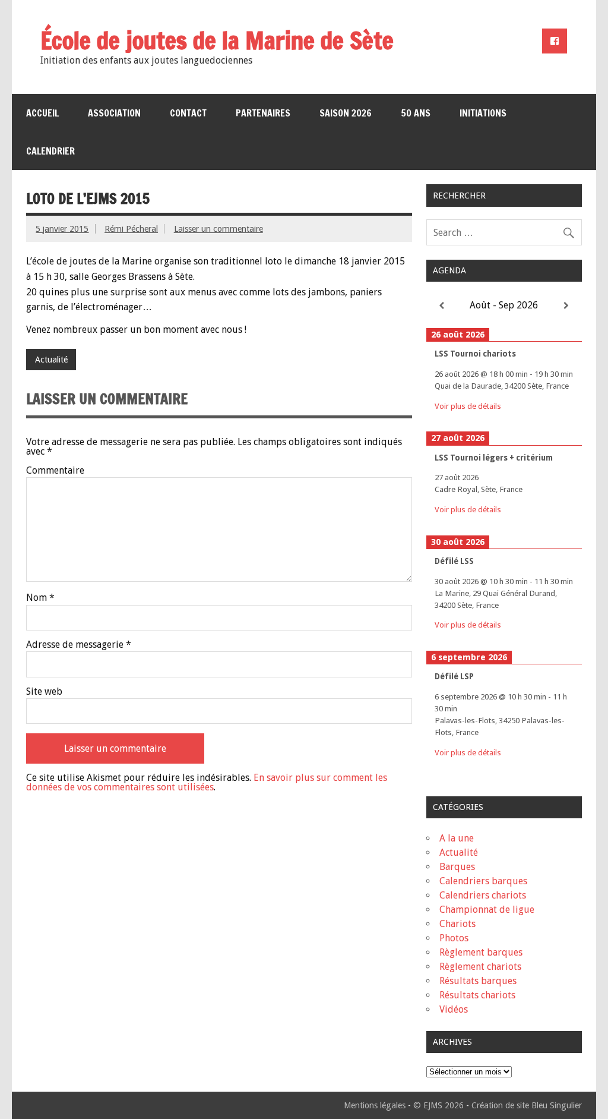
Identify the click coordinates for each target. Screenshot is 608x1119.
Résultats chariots (477, 995)
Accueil (42, 112)
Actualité (51, 359)
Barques (457, 866)
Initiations (483, 112)
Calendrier (50, 150)
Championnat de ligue (486, 909)
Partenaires (263, 112)
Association (114, 112)
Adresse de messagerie (78, 645)
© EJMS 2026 (438, 1105)
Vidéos (453, 1009)
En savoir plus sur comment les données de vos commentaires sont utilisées (206, 782)
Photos (453, 938)
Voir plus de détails (468, 406)
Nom (40, 598)
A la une (456, 838)
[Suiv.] (565, 305)
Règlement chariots (480, 966)
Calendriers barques (483, 881)
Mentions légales (375, 1105)
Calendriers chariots (482, 895)
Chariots (457, 923)
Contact (188, 112)
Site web (44, 691)
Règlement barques (480, 952)
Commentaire (55, 470)
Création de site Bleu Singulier (526, 1105)
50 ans (415, 112)
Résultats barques (478, 980)
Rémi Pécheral (131, 229)
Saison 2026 (345, 112)
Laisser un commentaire (218, 229)
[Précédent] (441, 305)
